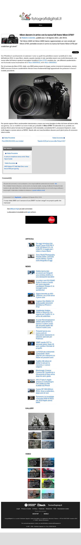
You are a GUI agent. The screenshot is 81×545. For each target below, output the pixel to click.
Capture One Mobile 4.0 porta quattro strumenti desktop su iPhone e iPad (45, 304)
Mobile (46, 514)
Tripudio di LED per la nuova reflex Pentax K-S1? (51, 141)
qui (29, 212)
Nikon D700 (43, 60)
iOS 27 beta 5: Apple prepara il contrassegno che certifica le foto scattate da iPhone (45, 382)
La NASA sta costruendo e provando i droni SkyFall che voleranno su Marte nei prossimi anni (45, 354)
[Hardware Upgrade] (30, 506)
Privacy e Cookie (26, 509)
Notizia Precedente (9, 138)
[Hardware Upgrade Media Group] (55, 506)
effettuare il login (14, 209)
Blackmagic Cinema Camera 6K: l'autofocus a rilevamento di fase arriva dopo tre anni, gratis (45, 373)
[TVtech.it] (41, 506)
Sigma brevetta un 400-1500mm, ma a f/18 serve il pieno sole (45, 295)
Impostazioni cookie (63, 509)
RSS (54, 509)
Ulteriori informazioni (43, 520)
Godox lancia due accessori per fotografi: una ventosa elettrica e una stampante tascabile (45, 274)
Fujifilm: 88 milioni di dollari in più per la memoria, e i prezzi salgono (43, 364)
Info (56, 183)
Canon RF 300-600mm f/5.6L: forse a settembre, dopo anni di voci (45, 391)
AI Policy (34, 509)
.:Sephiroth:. (18, 197)
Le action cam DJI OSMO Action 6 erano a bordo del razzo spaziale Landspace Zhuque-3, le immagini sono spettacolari (45, 285)
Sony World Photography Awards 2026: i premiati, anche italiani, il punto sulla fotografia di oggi (45, 257)
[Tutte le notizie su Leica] (41, 223)
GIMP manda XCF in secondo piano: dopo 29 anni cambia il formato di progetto (45, 345)
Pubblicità (41, 509)
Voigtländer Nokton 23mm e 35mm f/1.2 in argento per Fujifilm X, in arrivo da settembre (45, 313)
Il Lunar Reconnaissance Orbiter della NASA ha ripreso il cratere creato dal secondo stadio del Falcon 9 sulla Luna (45, 323)
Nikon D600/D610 (34, 62)
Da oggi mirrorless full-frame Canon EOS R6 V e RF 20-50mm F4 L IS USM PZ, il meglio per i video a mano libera (45, 247)
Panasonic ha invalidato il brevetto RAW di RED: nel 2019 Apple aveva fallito (45, 399)
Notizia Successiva (57, 138)
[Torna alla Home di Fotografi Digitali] (40, 20)
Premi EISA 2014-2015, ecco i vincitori (12, 141)
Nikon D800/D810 (51, 62)
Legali (18, 509)
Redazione (49, 509)
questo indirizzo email (38, 190)
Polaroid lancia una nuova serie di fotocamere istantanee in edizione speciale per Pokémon (45, 335)
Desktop (35, 514)
